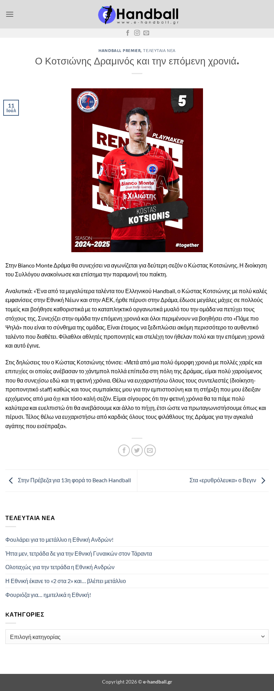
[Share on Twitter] (137, 450)
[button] (9, 14)
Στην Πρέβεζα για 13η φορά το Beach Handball (74, 480)
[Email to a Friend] (150, 450)
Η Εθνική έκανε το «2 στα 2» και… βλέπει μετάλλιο (65, 580)
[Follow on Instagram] (137, 33)
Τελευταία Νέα (159, 50)
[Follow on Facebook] (128, 33)
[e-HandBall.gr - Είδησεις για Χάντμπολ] (137, 14)
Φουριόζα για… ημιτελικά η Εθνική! (48, 594)
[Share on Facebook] (124, 450)
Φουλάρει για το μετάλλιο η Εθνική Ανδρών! (59, 539)
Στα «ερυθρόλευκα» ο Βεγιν (223, 480)
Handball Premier (119, 50)
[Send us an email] (146, 33)
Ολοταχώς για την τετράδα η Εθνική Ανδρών (60, 566)
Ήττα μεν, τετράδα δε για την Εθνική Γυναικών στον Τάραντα (78, 553)
